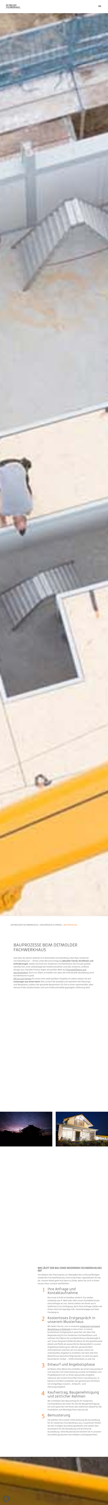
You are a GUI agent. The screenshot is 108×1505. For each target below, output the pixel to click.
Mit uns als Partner (23, 979)
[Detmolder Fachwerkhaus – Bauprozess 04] (82, 1129)
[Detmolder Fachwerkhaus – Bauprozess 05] (26, 1129)
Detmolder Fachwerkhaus (24, 925)
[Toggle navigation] (99, 6)
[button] (6, 1499)
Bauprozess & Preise (51, 925)
